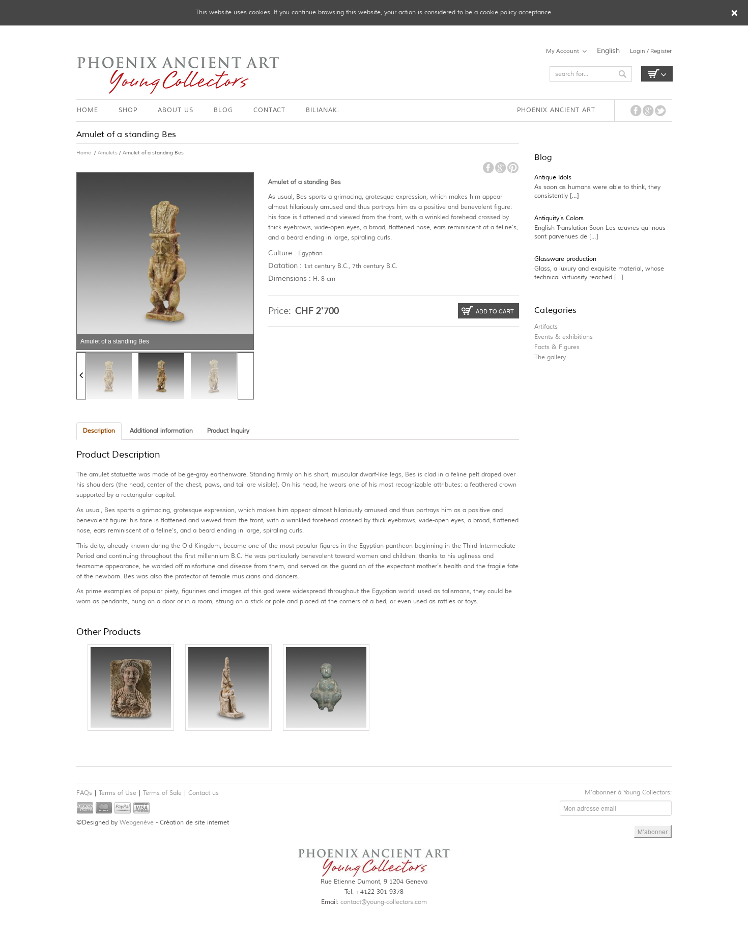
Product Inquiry (228, 431)
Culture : (282, 253)
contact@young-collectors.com (383, 902)
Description (99, 431)
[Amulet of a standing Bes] (109, 376)
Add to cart (495, 311)
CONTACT (269, 110)
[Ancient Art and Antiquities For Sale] (178, 75)
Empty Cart (657, 74)
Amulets (108, 152)
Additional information (161, 431)
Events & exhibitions (563, 337)
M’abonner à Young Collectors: (628, 792)
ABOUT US (175, 110)
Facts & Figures (557, 347)
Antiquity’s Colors (559, 218)
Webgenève (137, 823)
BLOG (223, 110)
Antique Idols (552, 177)
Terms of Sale (162, 793)
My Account (562, 51)
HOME (87, 110)
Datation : (285, 265)
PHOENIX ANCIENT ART (556, 110)
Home (83, 152)
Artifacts (546, 327)
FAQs (84, 793)
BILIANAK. (322, 110)
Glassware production (565, 259)
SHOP (128, 110)
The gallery (550, 357)
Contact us (203, 793)
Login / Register (651, 51)
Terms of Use (117, 793)
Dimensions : (289, 278)
